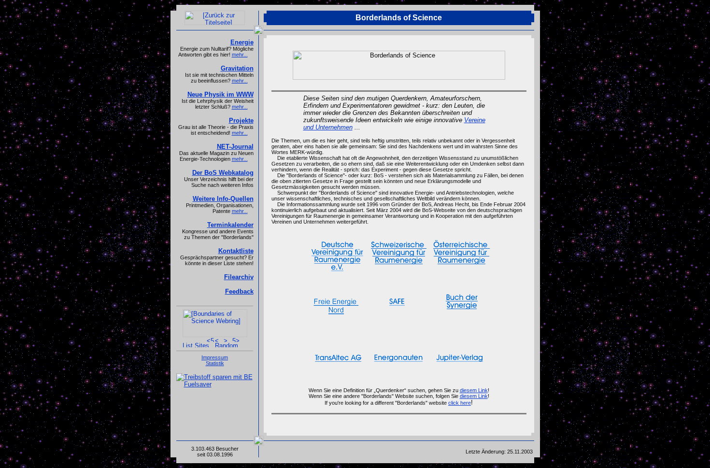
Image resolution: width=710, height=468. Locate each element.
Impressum (214, 357)
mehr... (240, 54)
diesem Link (474, 390)
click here (459, 403)
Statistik (215, 363)
